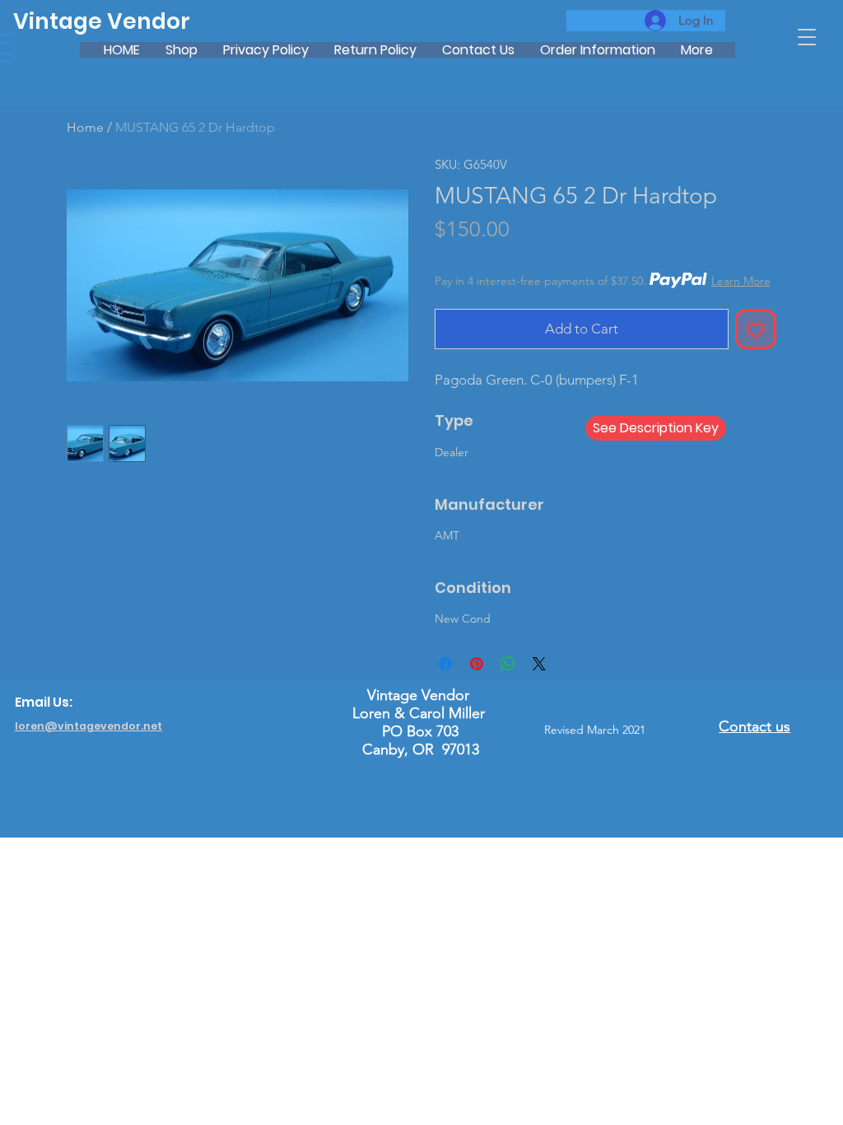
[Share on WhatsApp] (508, 664)
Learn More (741, 280)
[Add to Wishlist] (755, 329)
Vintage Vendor (101, 21)
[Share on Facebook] (445, 664)
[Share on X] (539, 664)
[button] (806, 37)
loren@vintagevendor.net (88, 726)
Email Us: (43, 702)
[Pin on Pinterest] (477, 664)
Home (85, 127)
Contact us (754, 726)
